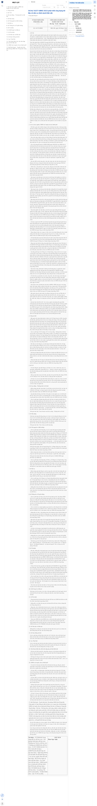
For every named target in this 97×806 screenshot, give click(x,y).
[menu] (2, 400)
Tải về (58, 5)
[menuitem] (2, 2)
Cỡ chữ (61, 5)
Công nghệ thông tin (80, 36)
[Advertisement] (16, 78)
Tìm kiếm (44, 5)
